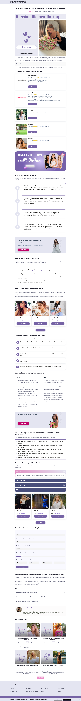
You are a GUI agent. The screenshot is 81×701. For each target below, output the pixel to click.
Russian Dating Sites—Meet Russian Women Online (27, 639)
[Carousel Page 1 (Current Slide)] (38, 314)
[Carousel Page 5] (42, 314)
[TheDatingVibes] (18, 2)
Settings (57, 699)
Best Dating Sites (14, 691)
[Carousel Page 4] (24, 314)
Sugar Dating (13, 688)
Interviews (43, 690)
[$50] (21, 556)
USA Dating (28, 688)
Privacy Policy (60, 688)
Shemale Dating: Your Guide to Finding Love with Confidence (53, 666)
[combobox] (40, 535)
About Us (59, 691)
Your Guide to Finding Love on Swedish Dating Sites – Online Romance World (27, 666)
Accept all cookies (67, 699)
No (31, 562)
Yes (19, 562)
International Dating (46, 1)
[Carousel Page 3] (23, 314)
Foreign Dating (36, 1)
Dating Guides (44, 688)
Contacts (59, 690)
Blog (42, 691)
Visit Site (32, 86)
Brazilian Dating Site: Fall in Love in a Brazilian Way (53, 639)
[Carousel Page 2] (39, 314)
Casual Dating (13, 690)
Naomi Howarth (31, 11)
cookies (16, 699)
